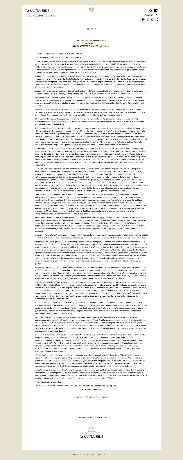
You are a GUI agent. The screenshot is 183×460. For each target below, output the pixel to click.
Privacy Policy (103, 454)
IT (95, 29)
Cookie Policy (91, 454)
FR (92, 29)
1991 (55, 16)
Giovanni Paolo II (35, 16)
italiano (149, 15)
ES (88, 29)
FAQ (74, 454)
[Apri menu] (155, 10)
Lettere (48, 16)
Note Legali (81, 454)
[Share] (156, 20)
